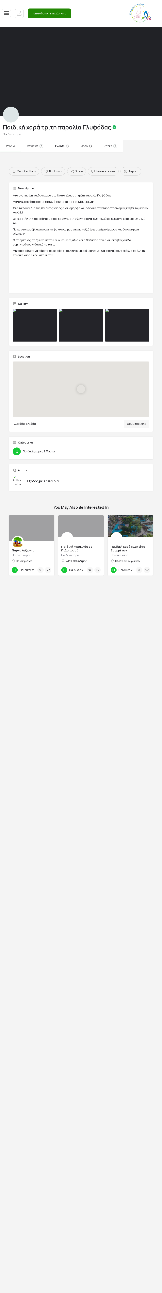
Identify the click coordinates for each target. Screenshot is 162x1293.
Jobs (84, 146)
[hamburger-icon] (6, 13)
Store (110, 146)
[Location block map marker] (81, 389)
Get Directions (136, 424)
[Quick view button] (40, 570)
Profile (10, 146)
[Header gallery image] (40, 71)
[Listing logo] (11, 115)
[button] (49, 13)
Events (60, 146)
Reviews (34, 146)
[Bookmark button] (48, 570)
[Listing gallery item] (35, 325)
